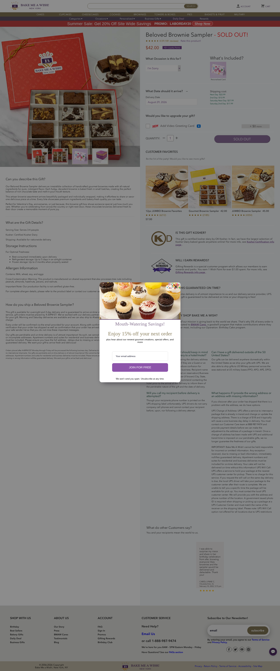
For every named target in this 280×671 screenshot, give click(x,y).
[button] (140, 367)
